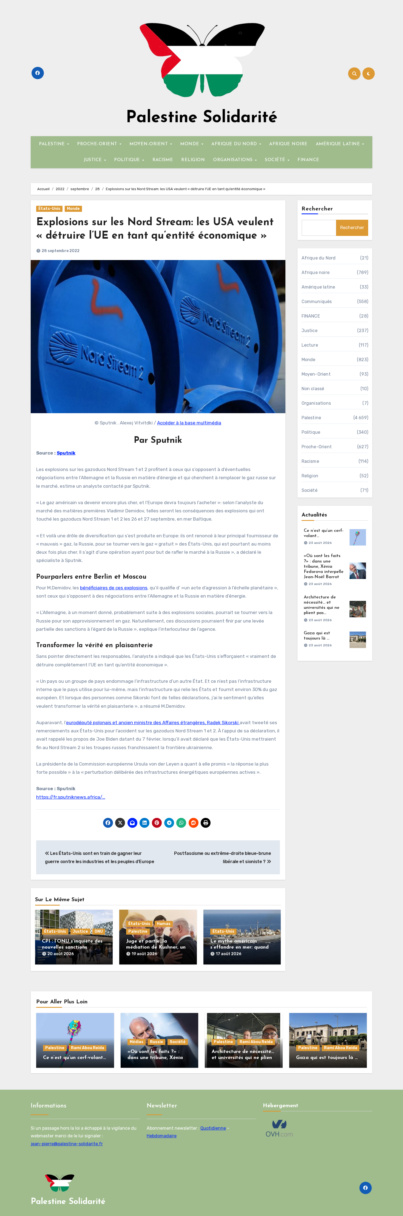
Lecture (310, 345)
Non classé (313, 388)
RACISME (162, 160)
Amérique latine (318, 287)
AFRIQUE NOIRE (288, 144)
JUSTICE (93, 160)
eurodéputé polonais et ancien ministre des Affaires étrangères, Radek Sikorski (153, 722)
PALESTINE (52, 144)
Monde (73, 208)
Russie (156, 1042)
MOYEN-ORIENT (149, 144)
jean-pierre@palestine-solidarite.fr (67, 1143)
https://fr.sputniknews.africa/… (70, 797)
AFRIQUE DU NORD (235, 144)
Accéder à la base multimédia (189, 423)
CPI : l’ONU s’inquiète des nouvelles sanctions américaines (72, 947)
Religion (310, 475)
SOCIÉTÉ (276, 160)
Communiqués (317, 301)
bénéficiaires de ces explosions (113, 587)
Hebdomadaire (162, 1136)
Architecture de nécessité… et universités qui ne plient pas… (243, 1057)
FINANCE (308, 160)
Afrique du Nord (319, 258)
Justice (80, 931)
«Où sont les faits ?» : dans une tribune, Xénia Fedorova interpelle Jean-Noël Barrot (324, 566)
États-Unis (49, 208)
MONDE (190, 144)
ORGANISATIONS (233, 160)
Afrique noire (316, 272)
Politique (311, 432)
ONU (99, 931)
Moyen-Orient (316, 374)
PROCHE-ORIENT (98, 144)
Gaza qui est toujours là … (327, 1057)
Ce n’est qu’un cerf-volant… (74, 1057)
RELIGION (193, 160)
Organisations (316, 403)
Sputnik (66, 453)
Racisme (310, 461)
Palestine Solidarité (201, 118)
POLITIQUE (127, 160)
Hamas (164, 923)
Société (309, 490)
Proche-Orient (317, 446)
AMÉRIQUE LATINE (339, 144)
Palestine (137, 931)
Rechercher (317, 209)
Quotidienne (213, 1128)
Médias (136, 1042)
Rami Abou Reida (87, 1048)
